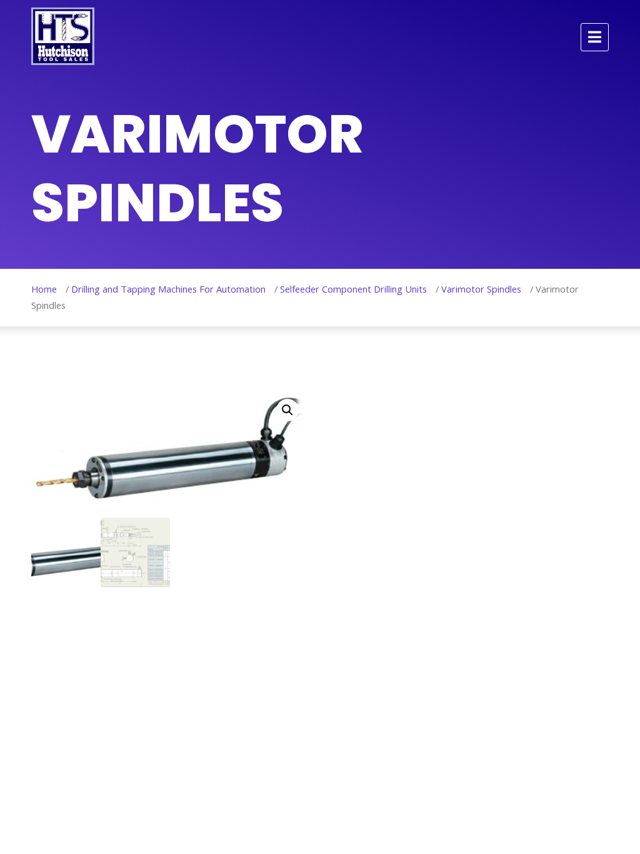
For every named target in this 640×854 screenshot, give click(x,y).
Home (44, 289)
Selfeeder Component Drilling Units (353, 289)
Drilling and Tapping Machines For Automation (168, 289)
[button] (287, 410)
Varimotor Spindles (481, 289)
